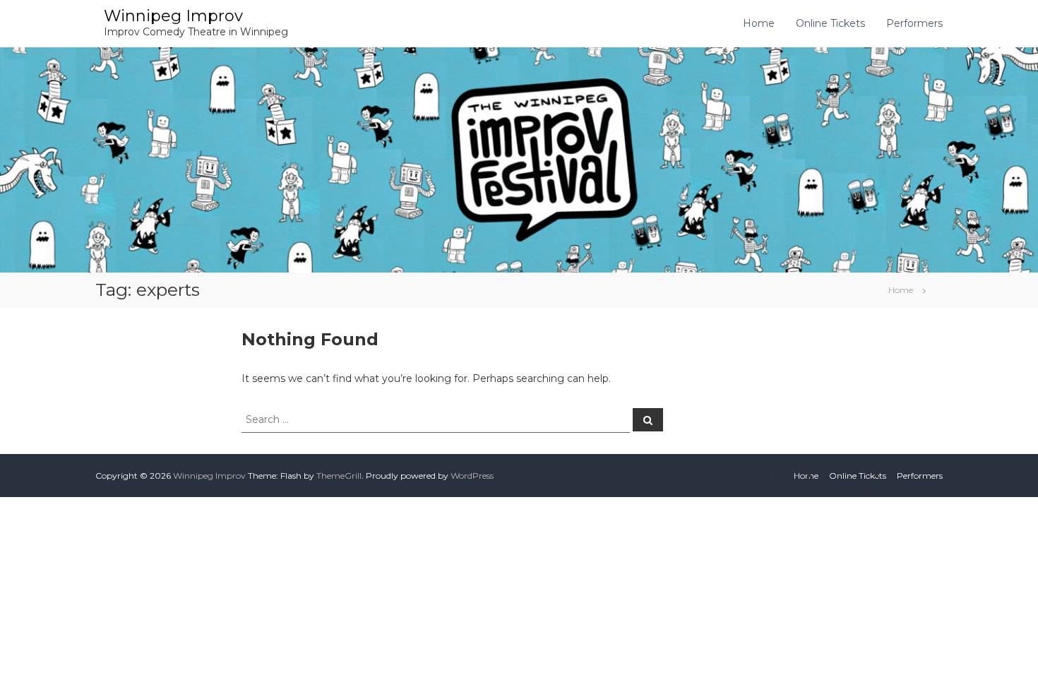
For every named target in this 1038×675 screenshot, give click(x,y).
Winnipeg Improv (173, 15)
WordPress (472, 475)
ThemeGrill (339, 475)
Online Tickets (830, 23)
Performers (914, 23)
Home (759, 23)
